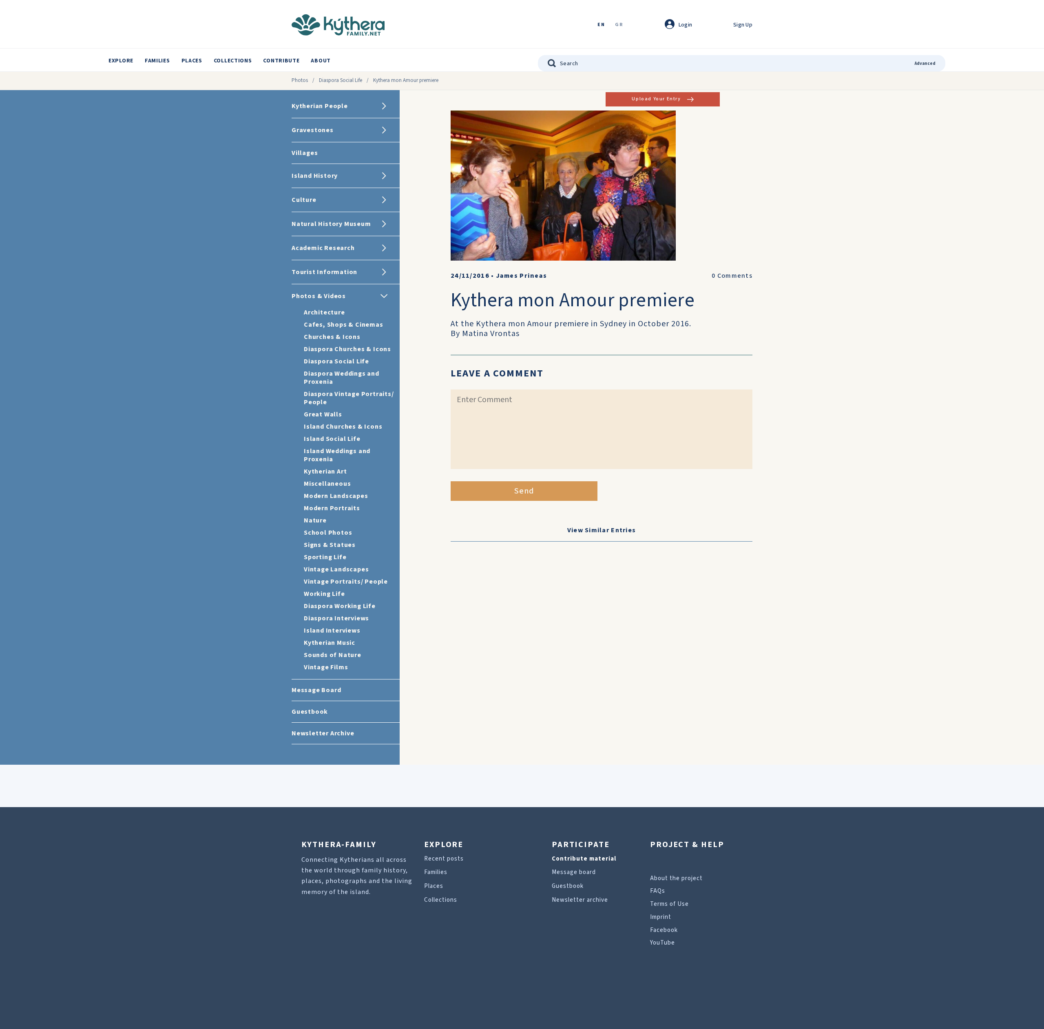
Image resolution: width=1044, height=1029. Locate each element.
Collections (233, 61)
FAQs (657, 891)
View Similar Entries (601, 530)
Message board (574, 872)
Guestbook (568, 886)
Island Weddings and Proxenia (337, 455)
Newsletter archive (580, 900)
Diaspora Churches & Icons (347, 349)
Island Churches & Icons (343, 426)
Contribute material (584, 858)
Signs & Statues (330, 544)
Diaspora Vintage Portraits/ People (349, 398)
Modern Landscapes (336, 495)
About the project (676, 878)
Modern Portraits (332, 508)
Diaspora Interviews (336, 618)
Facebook (664, 930)
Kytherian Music (329, 642)
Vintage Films (326, 667)
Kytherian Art (325, 471)
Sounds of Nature (332, 655)
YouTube (662, 942)
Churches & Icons (332, 336)
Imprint (660, 917)
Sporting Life (325, 557)
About (321, 61)
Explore (120, 61)
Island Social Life (332, 438)
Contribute (281, 61)
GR (619, 25)
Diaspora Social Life (340, 80)
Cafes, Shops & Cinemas (343, 324)
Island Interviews (332, 630)
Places (191, 61)
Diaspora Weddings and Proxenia (341, 377)
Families (157, 61)
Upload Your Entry (656, 98)
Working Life (324, 593)
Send (524, 491)
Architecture (324, 312)
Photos (300, 80)
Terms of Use (669, 904)
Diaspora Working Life (340, 606)
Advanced (925, 63)
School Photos (328, 532)
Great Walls (323, 414)
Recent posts (444, 858)
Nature (315, 520)
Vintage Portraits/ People (346, 581)
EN (601, 25)
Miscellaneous (327, 483)
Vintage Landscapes (336, 569)
